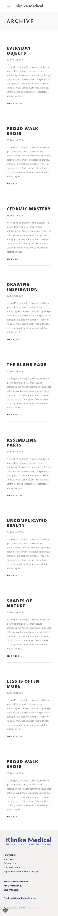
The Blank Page (26, 364)
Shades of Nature (19, 603)
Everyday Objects (19, 50)
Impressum (9, 859)
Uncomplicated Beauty (27, 523)
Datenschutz (10, 863)
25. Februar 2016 (15, 59)
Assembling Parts (22, 442)
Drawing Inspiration (22, 286)
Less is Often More (23, 683)
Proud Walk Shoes (22, 131)
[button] (5, 910)
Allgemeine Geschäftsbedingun (19, 871)
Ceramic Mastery (29, 209)
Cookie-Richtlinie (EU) (14, 867)
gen (37, 871)
